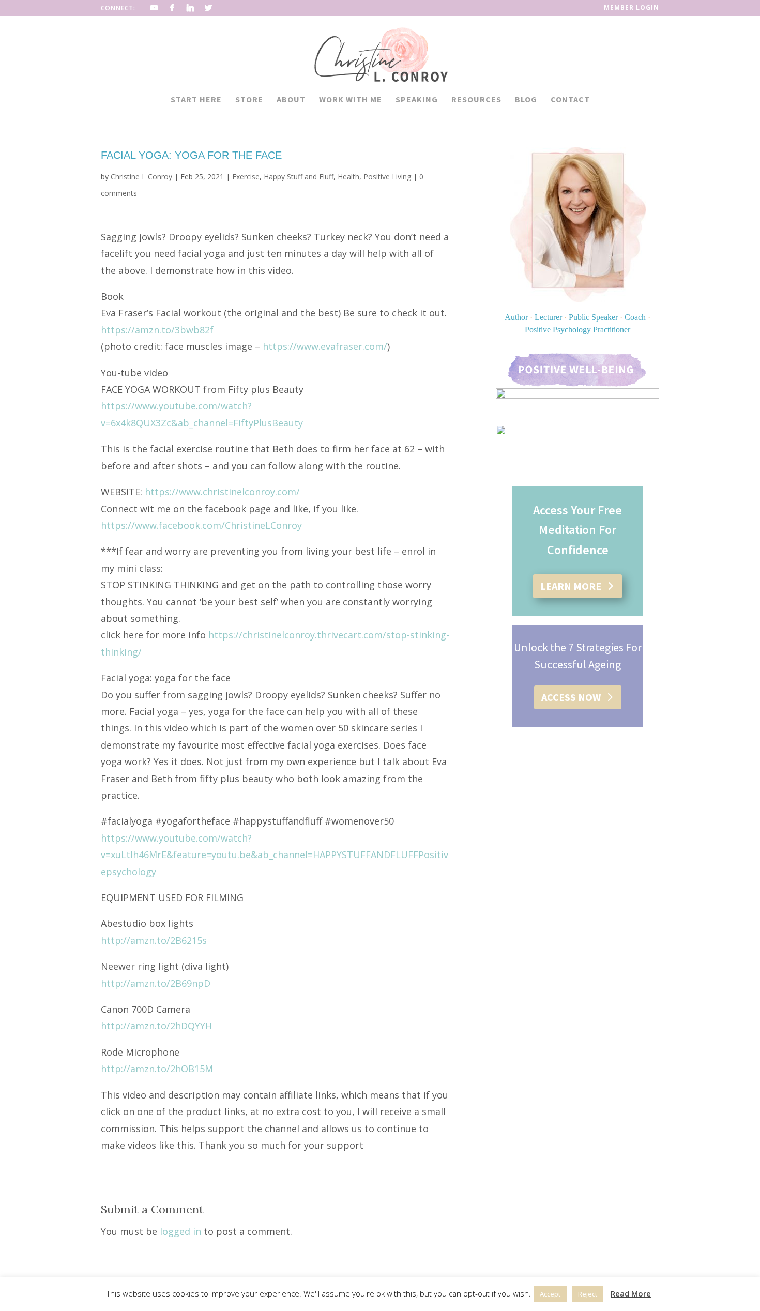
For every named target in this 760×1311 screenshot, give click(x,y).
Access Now (571, 697)
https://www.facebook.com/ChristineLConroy (201, 525)
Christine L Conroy (141, 176)
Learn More (570, 586)
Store (249, 100)
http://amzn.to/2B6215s (154, 940)
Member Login (631, 8)
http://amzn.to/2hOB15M (157, 1068)
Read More (631, 1293)
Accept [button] (550, 1294)
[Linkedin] (190, 7)
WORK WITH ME (350, 100)
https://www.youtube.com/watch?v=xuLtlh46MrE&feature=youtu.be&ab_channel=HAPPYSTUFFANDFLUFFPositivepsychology (274, 855)
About (291, 100)
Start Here (196, 100)
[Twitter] (208, 7)
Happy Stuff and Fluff (298, 176)
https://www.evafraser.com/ (325, 346)
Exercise (246, 176)
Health (348, 176)
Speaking (417, 100)
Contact (570, 100)
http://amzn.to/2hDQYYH (156, 1025)
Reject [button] (587, 1294)
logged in (180, 1231)
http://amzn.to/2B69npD (155, 983)
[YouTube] (154, 7)
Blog (526, 100)
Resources (476, 100)
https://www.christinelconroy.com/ (222, 491)
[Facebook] (172, 7)
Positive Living (387, 176)
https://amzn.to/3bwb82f (157, 330)
